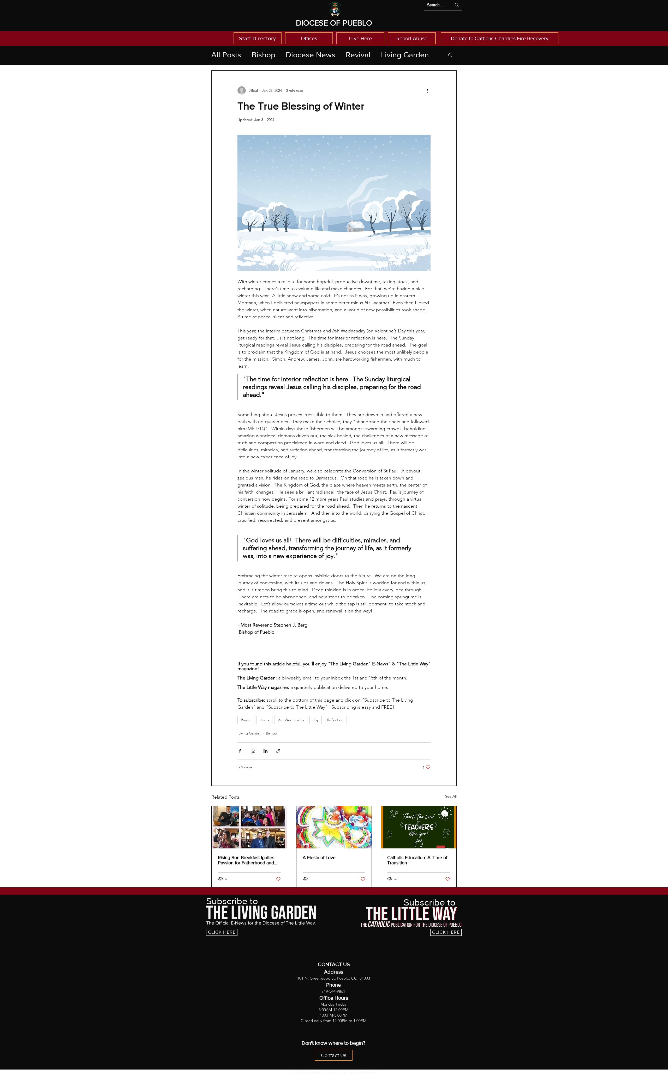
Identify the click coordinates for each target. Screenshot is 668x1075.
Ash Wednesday (291, 720)
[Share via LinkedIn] (265, 751)
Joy (315, 720)
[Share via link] (278, 751)
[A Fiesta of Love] (334, 827)
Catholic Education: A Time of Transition (417, 860)
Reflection (335, 720)
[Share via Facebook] (239, 751)
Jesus (264, 720)
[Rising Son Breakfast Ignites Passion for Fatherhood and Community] (249, 827)
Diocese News (310, 55)
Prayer (246, 720)
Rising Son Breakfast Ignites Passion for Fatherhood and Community (246, 860)
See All (451, 796)
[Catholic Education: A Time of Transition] (418, 827)
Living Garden (405, 55)
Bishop (263, 55)
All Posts (226, 55)
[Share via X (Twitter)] (252, 751)
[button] (450, 55)
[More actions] (427, 90)
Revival (358, 55)
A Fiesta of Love (319, 857)
